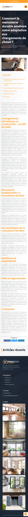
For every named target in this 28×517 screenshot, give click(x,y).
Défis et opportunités (9, 93)
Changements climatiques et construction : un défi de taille (14, 80)
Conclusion (7, 96)
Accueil (2, 46)
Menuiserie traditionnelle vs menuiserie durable (13, 84)
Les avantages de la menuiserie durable (13, 88)
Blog (5, 46)
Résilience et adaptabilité (10, 91)
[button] (25, 6)
